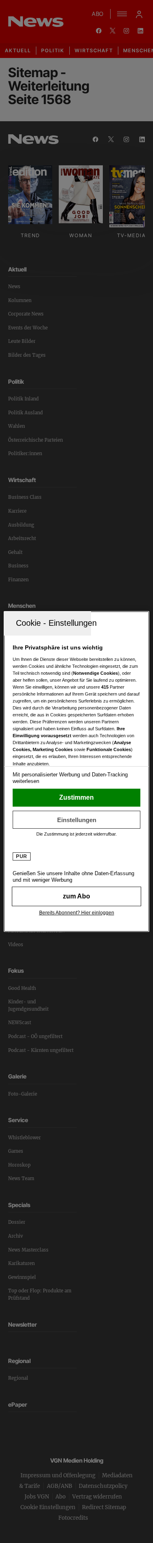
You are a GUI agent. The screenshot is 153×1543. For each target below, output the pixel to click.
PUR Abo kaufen (76, 896)
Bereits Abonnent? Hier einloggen (76, 913)
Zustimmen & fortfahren (76, 798)
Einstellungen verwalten (76, 820)
